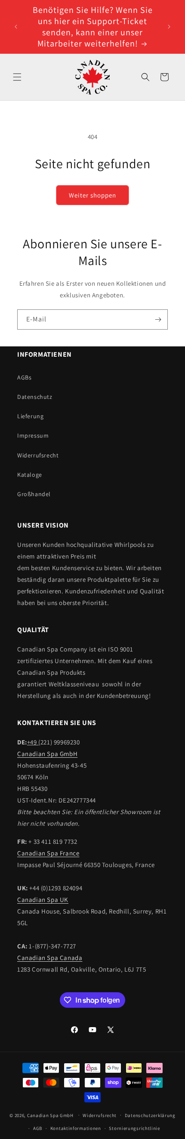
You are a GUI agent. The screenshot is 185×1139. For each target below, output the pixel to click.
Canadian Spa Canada (49, 958)
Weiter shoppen (92, 195)
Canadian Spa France (48, 853)
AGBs (24, 377)
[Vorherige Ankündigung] (15, 26)
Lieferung (30, 416)
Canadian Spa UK (42, 899)
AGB (37, 1128)
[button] (17, 77)
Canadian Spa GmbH (47, 754)
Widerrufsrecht (38, 455)
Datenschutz (34, 397)
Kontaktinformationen (75, 1128)
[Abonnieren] (157, 319)
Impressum (33, 435)
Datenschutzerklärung (150, 1115)
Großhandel (34, 494)
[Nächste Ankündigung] (169, 26)
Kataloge (29, 474)
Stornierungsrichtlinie (134, 1128)
